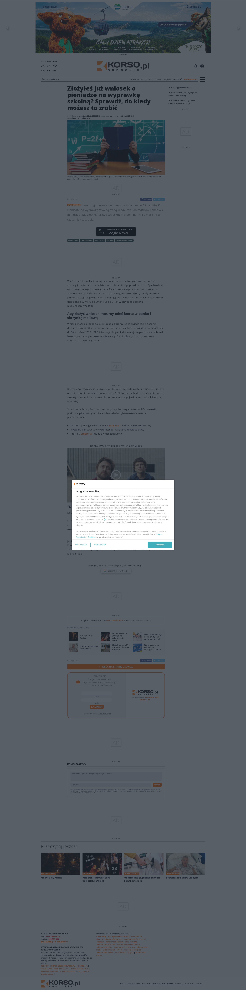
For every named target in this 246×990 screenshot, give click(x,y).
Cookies (91, 537)
